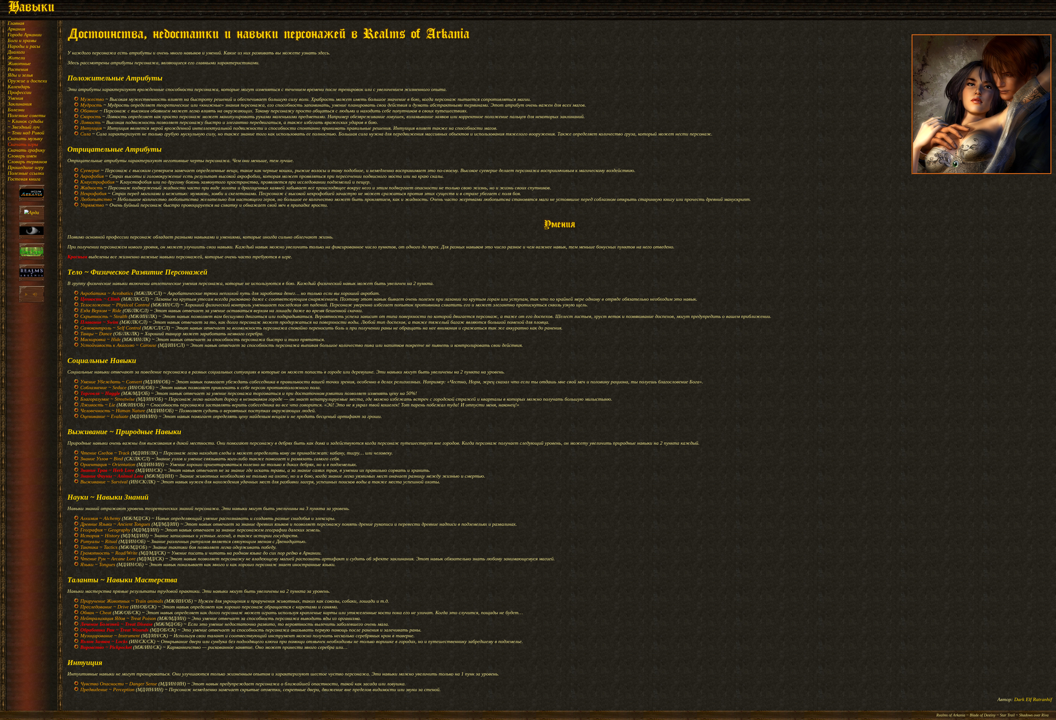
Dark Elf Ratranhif (1033, 699)
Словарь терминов (27, 161)
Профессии (19, 92)
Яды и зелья (20, 75)
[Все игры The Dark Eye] (32, 231)
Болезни (16, 109)
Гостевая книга (24, 179)
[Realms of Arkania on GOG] (32, 273)
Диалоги (16, 52)
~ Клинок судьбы (25, 121)
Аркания (16, 29)
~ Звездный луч (24, 127)
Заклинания (20, 104)
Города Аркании (25, 34)
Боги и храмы (22, 40)
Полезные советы (26, 115)
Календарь (19, 86)
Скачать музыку (25, 138)
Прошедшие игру (26, 167)
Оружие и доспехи (27, 81)
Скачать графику (26, 150)
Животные (19, 63)
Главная (16, 23)
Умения (15, 98)
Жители (16, 57)
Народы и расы (24, 46)
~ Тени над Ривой (26, 132)
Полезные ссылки (26, 173)
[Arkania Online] (32, 194)
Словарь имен (22, 156)
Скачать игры (23, 144)
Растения (18, 69)
